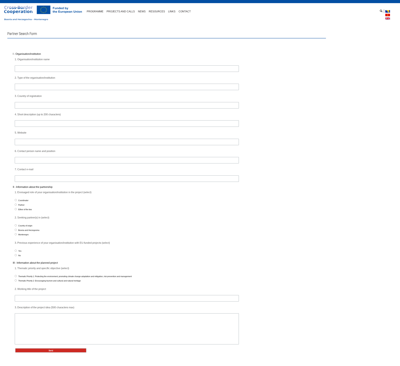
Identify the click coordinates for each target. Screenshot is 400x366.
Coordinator (23, 200)
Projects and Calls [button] (121, 11)
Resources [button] (157, 11)
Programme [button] (95, 11)
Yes (19, 251)
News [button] (142, 11)
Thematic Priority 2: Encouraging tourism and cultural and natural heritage (49, 281)
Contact (185, 11)
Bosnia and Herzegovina (28, 230)
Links (171, 11)
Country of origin (25, 226)
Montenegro (23, 235)
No (19, 255)
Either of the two (25, 209)
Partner (21, 205)
